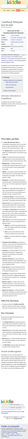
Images (8, 10)
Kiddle (2, 434)
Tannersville (13, 37)
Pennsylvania (20, 37)
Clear (22, 6)
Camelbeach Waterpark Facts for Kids (10, 411)
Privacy (17, 434)
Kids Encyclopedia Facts (6, 27)
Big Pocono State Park (8, 60)
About (12, 434)
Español (22, 10)
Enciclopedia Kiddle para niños (15, 435)
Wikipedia (19, 431)
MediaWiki (15, 432)
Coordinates (4, 39)
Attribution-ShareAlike (15, 407)
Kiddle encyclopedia (14, 404)
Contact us (3, 435)
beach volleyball (17, 326)
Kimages (13, 10)
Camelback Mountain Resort (17, 42)
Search (25, 6)
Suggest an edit (18, 418)
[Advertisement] (14, 16)
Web (4, 10)
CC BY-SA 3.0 (16, 428)
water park (3, 57)
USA (24, 37)
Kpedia (18, 10)
